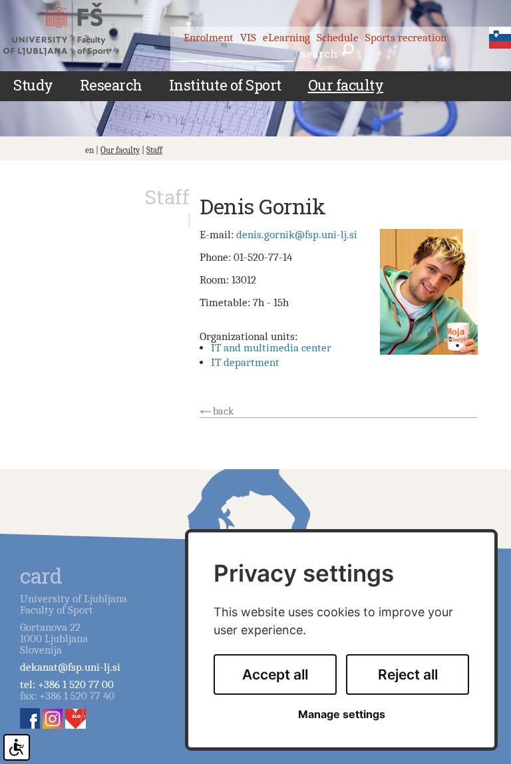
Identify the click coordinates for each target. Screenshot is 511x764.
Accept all (275, 674)
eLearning (286, 37)
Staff (154, 150)
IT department (245, 362)
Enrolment (209, 37)
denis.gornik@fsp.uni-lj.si (296, 234)
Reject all (408, 674)
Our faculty (120, 150)
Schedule (338, 37)
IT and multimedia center (271, 347)
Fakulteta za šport (68, 31)
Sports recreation (405, 37)
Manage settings (341, 714)
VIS (248, 37)
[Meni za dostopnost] (16, 747)
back (223, 411)
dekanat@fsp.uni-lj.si (70, 667)
